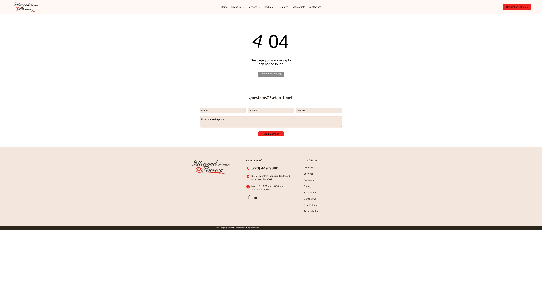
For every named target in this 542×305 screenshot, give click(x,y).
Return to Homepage (271, 73)
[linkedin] (255, 198)
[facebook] (249, 198)
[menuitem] (224, 7)
